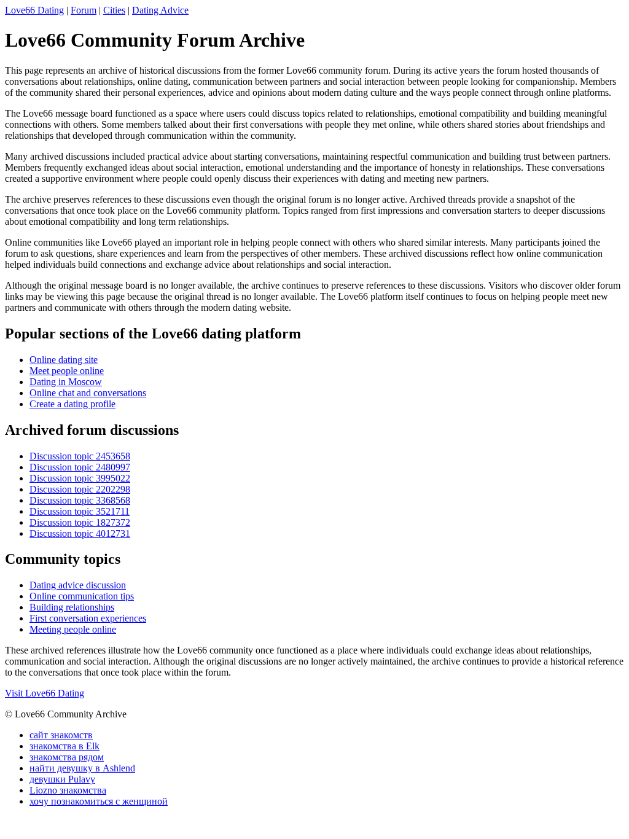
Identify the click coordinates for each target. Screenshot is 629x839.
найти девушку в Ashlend (82, 768)
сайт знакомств (61, 735)
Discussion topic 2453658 (79, 456)
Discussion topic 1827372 (79, 522)
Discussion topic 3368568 (79, 500)
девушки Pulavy (62, 779)
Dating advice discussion (77, 585)
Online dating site (63, 359)
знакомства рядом (66, 757)
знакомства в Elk (64, 746)
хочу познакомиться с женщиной (98, 801)
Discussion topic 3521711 (79, 511)
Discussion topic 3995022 (79, 478)
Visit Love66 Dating (44, 693)
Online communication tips (81, 596)
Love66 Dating (34, 10)
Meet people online (66, 370)
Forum (83, 10)
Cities (114, 10)
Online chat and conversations (87, 393)
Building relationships (71, 607)
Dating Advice (160, 10)
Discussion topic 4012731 (79, 533)
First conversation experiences (87, 618)
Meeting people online (72, 629)
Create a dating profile (72, 404)
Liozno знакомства (67, 790)
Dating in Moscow (65, 382)
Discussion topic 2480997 (79, 467)
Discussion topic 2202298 (79, 489)
